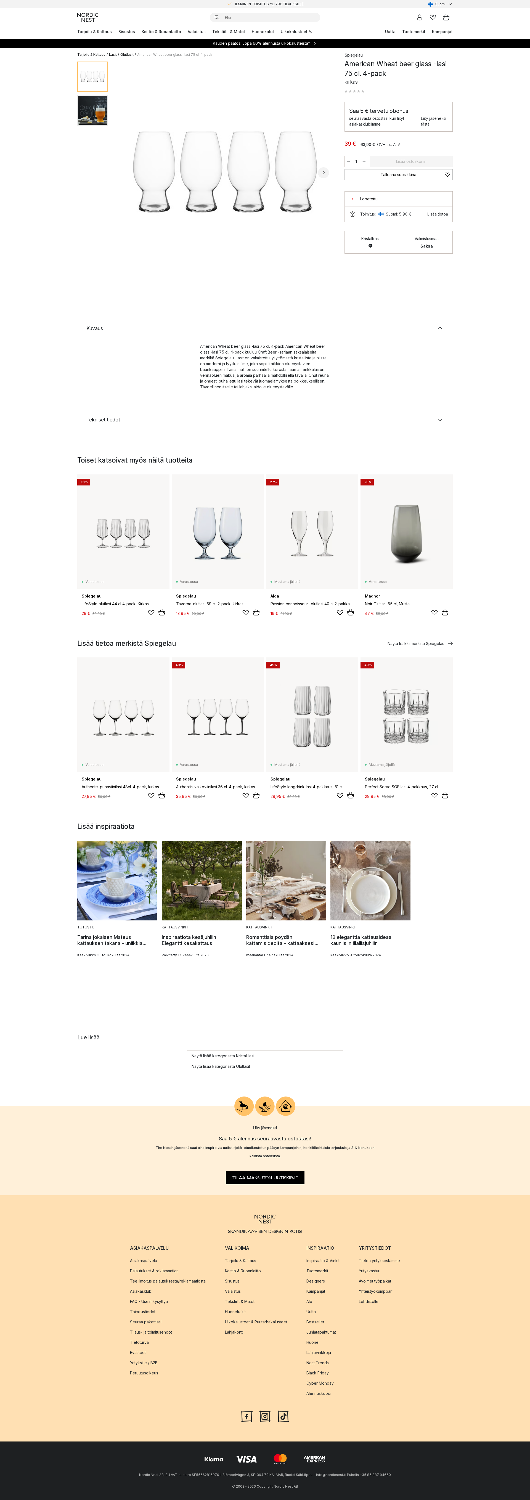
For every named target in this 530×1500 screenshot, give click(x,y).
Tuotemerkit (413, 31)
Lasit (113, 54)
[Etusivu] (87, 17)
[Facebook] (247, 1415)
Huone (312, 1342)
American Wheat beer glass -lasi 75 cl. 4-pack (174, 54)
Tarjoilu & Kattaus (94, 31)
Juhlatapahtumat (321, 1332)
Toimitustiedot (142, 1311)
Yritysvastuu (369, 1270)
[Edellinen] (126, 172)
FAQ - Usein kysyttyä (149, 1301)
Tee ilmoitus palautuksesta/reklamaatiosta (168, 1281)
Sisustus (126, 31)
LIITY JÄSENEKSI (253, 4)
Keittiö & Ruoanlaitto (161, 31)
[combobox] (440, 4)
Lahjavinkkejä (318, 1352)
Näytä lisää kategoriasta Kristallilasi (223, 1055)
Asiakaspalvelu (143, 1260)
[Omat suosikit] (432, 17)
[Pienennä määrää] (348, 161)
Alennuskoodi (318, 1393)
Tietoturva (139, 1342)
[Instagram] (265, 1415)
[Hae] (217, 17)
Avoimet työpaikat (375, 1281)
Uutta (390, 31)
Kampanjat (442, 31)
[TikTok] (283, 1415)
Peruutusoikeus (144, 1373)
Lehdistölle (368, 1301)
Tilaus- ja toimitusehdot (151, 1332)
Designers (315, 1281)
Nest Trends (317, 1362)
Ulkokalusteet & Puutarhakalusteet (256, 1322)
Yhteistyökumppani (376, 1291)
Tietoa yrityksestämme (379, 1260)
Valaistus (197, 31)
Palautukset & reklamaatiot (154, 1270)
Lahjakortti (234, 1332)
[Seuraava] (323, 172)
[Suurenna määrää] (364, 161)
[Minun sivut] (419, 17)
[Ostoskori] (446, 17)
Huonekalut (263, 31)
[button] (354, 91)
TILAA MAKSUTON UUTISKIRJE (265, 1177)
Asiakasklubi (141, 1291)
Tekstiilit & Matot (228, 31)
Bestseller (315, 1322)
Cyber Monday (320, 1383)
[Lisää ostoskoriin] (161, 612)
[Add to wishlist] (151, 612)
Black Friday (317, 1373)
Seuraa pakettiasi (145, 1322)
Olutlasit (127, 54)
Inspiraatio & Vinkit (323, 1260)
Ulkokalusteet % (296, 31)
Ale (309, 1301)
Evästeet (138, 1352)
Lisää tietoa (437, 214)
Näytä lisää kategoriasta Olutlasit (221, 1066)
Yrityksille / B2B (144, 1362)
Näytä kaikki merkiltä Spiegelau (416, 643)
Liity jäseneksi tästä (433, 121)
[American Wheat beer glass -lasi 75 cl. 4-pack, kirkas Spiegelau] (225, 172)
